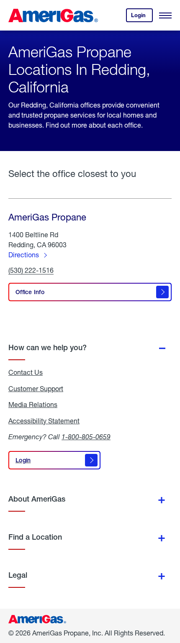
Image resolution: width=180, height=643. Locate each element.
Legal (17, 575)
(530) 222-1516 (31, 270)
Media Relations (32, 404)
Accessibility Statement (44, 421)
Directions (23, 255)
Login (142, 17)
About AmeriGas (36, 498)
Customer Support (35, 388)
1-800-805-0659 (86, 437)
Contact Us (25, 372)
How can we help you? (47, 347)
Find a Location (35, 537)
